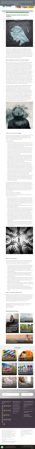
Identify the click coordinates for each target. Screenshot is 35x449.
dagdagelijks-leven (11, 12)
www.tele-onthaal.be (27, 304)
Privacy (15, 447)
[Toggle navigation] (3, 11)
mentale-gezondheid (21, 12)
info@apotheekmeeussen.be (29, 409)
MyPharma (31, 445)
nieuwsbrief (26, 12)
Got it (20, 4)
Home (7, 12)
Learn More (16, 4)
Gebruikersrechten (11, 447)
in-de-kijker (16, 12)
